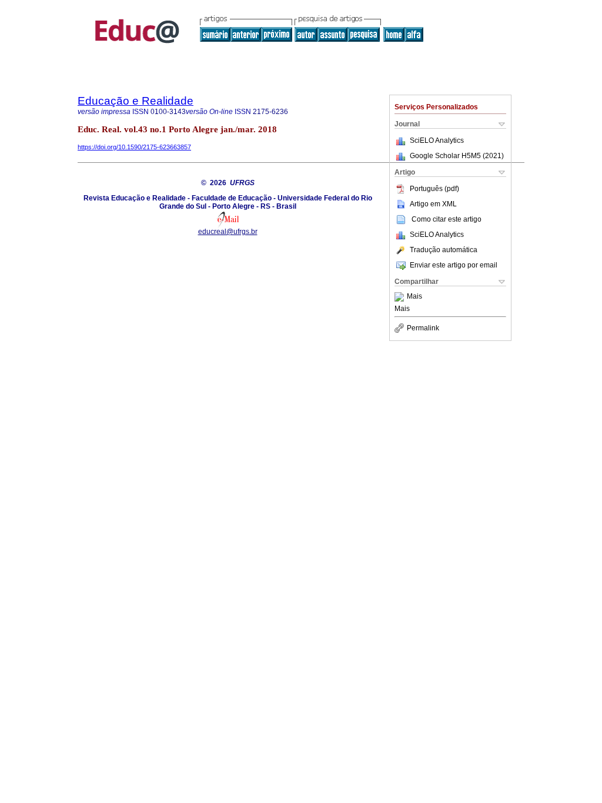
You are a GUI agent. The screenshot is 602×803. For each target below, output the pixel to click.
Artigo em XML (433, 204)
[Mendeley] (400, 297)
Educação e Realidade (135, 101)
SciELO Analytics (437, 140)
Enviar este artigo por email (453, 265)
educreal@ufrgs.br (227, 231)
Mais (414, 297)
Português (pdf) (434, 189)
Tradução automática (443, 250)
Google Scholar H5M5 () (457, 156)
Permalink (423, 328)
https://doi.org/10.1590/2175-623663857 (134, 146)
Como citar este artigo (446, 219)
